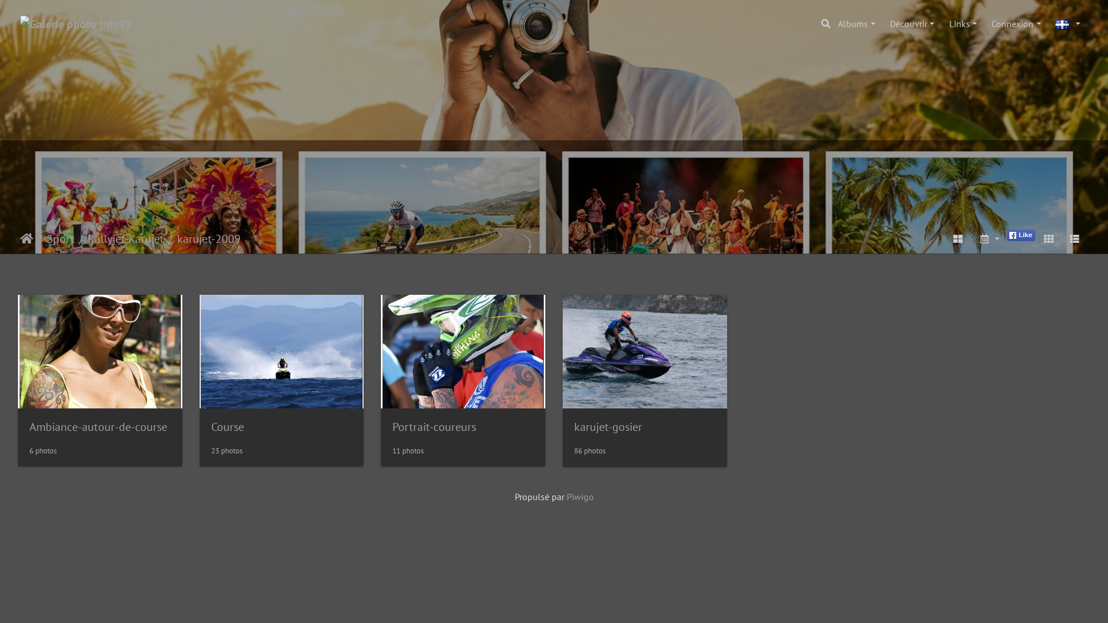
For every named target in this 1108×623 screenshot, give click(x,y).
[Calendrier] (989, 238)
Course (227, 426)
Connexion (1012, 23)
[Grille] (1048, 238)
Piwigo (580, 496)
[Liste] (1074, 238)
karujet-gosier (608, 426)
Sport (60, 238)
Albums (853, 23)
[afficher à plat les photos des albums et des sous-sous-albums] (958, 238)
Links (959, 23)
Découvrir (908, 23)
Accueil (26, 238)
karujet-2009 (209, 238)
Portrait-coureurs (434, 426)
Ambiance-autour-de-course (98, 426)
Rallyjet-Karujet (126, 238)
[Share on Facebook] (1021, 234)
